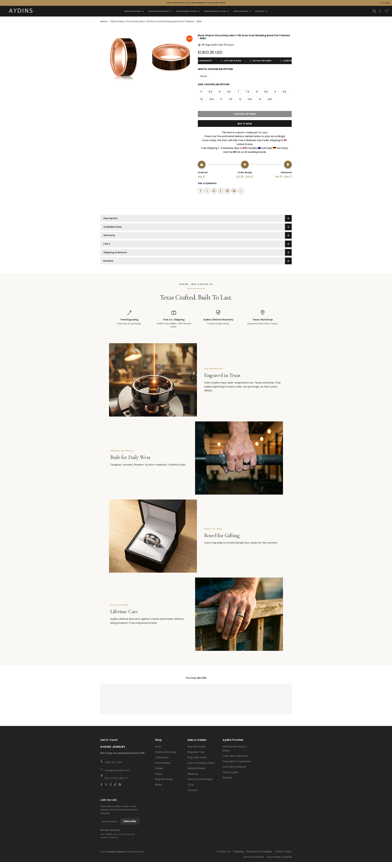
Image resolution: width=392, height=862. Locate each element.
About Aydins (230, 772)
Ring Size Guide (164, 779)
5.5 (210, 91)
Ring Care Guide (197, 757)
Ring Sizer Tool (196, 752)
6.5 (229, 91)
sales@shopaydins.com (117, 770)
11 (221, 99)
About (158, 774)
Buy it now (245, 123)
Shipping (192, 774)
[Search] (374, 11)
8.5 (266, 91)
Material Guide (196, 768)
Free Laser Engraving (235, 756)
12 (240, 99)
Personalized (162, 763)
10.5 (211, 99)
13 (260, 99)
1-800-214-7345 (113, 762)
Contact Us (223, 851)
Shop (158, 746)
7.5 (247, 91)
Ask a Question (207, 183)
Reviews (227, 777)
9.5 (284, 91)
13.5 (270, 99)
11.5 (230, 99)
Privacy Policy (283, 851)
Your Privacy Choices (279, 857)
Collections (161, 757)
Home (103, 21)
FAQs (190, 784)
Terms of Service (253, 857)
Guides (159, 768)
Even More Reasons (234, 767)
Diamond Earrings (165, 752)
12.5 (250, 99)
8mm (203, 76)
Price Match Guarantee (236, 761)
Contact (192, 790)
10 (201, 99)
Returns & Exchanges (200, 779)
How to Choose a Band (201, 763)
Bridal (158, 784)
